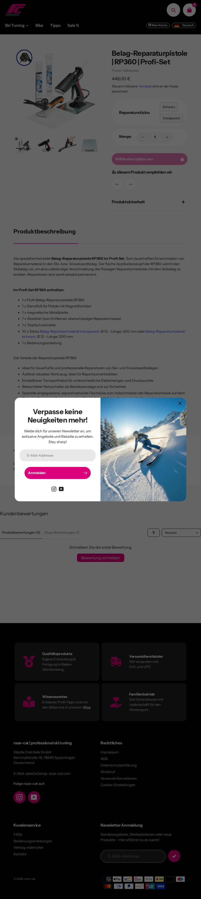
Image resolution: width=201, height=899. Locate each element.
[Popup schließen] (180, 403)
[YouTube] (61, 489)
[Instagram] (53, 489)
